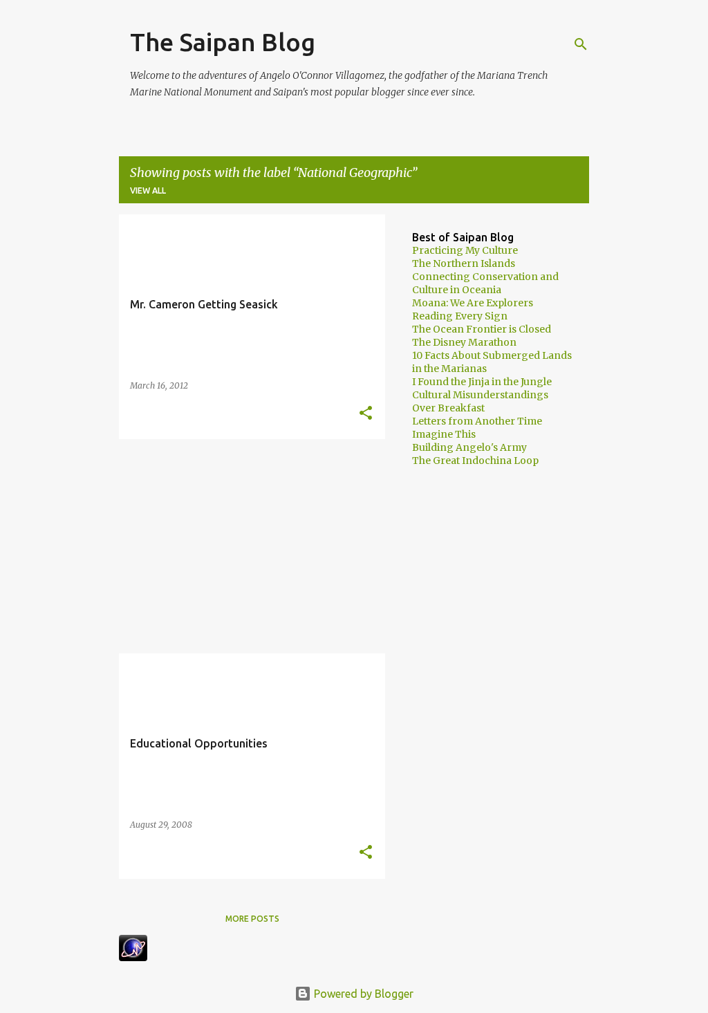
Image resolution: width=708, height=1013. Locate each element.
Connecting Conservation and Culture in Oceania (485, 283)
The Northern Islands (463, 263)
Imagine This (444, 434)
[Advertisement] (247, 546)
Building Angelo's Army (469, 447)
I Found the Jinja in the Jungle (482, 381)
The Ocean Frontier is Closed (481, 329)
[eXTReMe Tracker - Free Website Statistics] (133, 957)
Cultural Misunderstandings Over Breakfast (480, 401)
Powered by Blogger (362, 993)
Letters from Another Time (477, 421)
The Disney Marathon (464, 342)
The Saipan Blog (222, 42)
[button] (365, 414)
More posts (252, 918)
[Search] (580, 44)
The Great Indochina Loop (475, 460)
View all (148, 190)
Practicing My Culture (465, 250)
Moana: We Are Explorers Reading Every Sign (472, 309)
